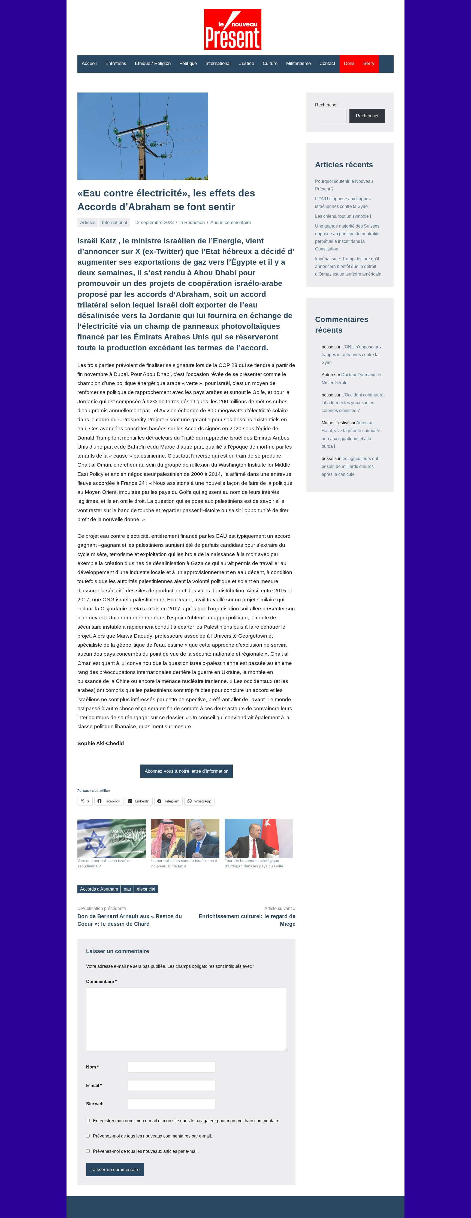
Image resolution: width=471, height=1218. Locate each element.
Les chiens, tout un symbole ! (343, 216)
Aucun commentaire (230, 222)
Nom (92, 1067)
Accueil (89, 63)
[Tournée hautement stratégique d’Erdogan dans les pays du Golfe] (259, 838)
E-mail (94, 1085)
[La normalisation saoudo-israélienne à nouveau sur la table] (185, 838)
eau (127, 889)
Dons (349, 63)
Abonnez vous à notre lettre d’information (186, 771)
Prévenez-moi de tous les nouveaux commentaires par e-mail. (152, 1136)
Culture (270, 63)
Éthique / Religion (153, 63)
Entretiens (115, 63)
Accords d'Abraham (99, 889)
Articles (88, 222)
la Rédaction (192, 222)
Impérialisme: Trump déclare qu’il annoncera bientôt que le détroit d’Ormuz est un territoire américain (348, 266)
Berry (369, 63)
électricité (146, 889)
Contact (327, 63)
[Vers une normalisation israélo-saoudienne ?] (111, 838)
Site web (95, 1103)
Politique (188, 63)
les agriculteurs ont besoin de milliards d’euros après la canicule (350, 466)
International (218, 63)
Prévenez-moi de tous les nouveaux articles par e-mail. (146, 1151)
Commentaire (101, 981)
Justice (246, 63)
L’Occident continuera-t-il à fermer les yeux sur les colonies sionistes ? (353, 403)
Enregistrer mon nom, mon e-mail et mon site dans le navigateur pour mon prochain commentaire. (186, 1120)
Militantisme (298, 63)
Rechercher (326, 105)
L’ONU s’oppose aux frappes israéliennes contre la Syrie (352, 355)
